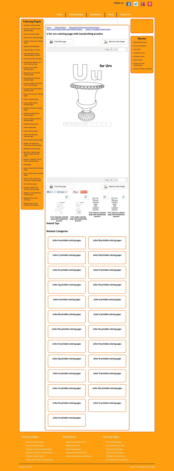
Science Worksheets (73, 449)
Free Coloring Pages (114, 442)
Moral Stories (138, 60)
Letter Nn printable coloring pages (107, 329)
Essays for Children (140, 46)
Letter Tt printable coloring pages (107, 374)
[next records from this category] (123, 49)
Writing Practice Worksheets (76, 453)
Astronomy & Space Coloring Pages (38, 449)
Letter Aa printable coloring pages (67, 241)
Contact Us (125, 14)
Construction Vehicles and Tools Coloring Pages (32, 63)
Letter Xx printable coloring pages (67, 403)
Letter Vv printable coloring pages (67, 388)
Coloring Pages (76, 14)
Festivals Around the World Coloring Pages (33, 89)
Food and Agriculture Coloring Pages (31, 104)
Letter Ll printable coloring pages (107, 315)
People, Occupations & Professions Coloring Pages (33, 144)
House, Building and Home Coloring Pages (32, 119)
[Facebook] (128, 4)
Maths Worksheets (30, 127)
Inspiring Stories (139, 56)
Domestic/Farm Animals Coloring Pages (32, 74)
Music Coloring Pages (31, 131)
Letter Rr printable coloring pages (107, 359)
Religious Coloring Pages (32, 149)
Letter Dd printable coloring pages (107, 255)
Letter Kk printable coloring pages (67, 315)
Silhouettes (27, 165)
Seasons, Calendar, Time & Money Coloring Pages (32, 160)
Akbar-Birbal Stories (140, 42)
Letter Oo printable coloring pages (66, 344)
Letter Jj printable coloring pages (107, 300)
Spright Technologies (147, 467)
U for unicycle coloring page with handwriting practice (116, 214)
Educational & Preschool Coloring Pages (32, 79)
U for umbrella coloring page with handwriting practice (59, 219)
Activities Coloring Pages (32, 25)
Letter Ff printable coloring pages (107, 270)
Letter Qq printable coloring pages (66, 359)
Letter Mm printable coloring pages (67, 329)
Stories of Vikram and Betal (143, 69)
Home (40, 8)
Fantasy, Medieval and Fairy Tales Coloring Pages (33, 84)
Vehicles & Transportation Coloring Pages (32, 193)
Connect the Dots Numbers (33, 59)
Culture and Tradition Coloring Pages (31, 68)
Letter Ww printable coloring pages (107, 388)
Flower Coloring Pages (31, 99)
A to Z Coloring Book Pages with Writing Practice (64, 29)
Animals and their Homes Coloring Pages (32, 29)
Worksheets (96, 14)
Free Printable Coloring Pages (117, 460)
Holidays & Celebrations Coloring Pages (32, 114)
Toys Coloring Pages (30, 184)
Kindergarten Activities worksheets (78, 456)
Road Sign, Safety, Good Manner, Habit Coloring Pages (32, 154)
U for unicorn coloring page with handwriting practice (97, 214)
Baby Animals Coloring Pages (33, 38)
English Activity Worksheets (76, 442)
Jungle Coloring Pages (31, 124)
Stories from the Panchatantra (139, 64)
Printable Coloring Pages (115, 456)
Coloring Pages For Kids (115, 446)
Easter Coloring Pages (114, 453)
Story (110, 14)
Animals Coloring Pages (31, 34)
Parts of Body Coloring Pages (33, 140)
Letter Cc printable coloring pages (67, 255)
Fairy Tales (137, 49)
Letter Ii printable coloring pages (66, 300)
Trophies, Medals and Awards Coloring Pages (31, 188)
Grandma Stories (139, 53)
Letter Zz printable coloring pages (67, 418)
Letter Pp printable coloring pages (107, 344)
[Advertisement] (87, 57)
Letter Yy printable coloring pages (107, 403)
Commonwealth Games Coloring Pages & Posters (32, 54)
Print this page (60, 42)
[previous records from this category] (120, 49)
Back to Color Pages (117, 42)
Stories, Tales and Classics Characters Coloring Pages (32, 179)
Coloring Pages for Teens (32, 50)
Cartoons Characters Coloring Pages (39, 453)
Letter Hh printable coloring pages (107, 285)
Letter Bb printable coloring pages (107, 241)
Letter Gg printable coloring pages (67, 285)
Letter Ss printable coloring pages (67, 374)
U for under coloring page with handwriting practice (78, 219)
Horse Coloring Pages (114, 449)
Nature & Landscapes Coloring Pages (31, 135)
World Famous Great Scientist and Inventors (31, 204)
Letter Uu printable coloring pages (98, 29)
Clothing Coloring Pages (31, 46)
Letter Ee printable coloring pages (67, 270)
